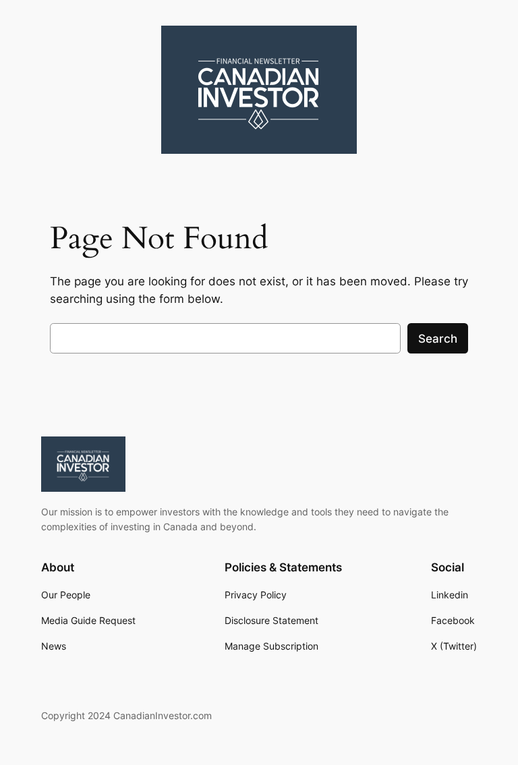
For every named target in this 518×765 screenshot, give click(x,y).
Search (437, 338)
